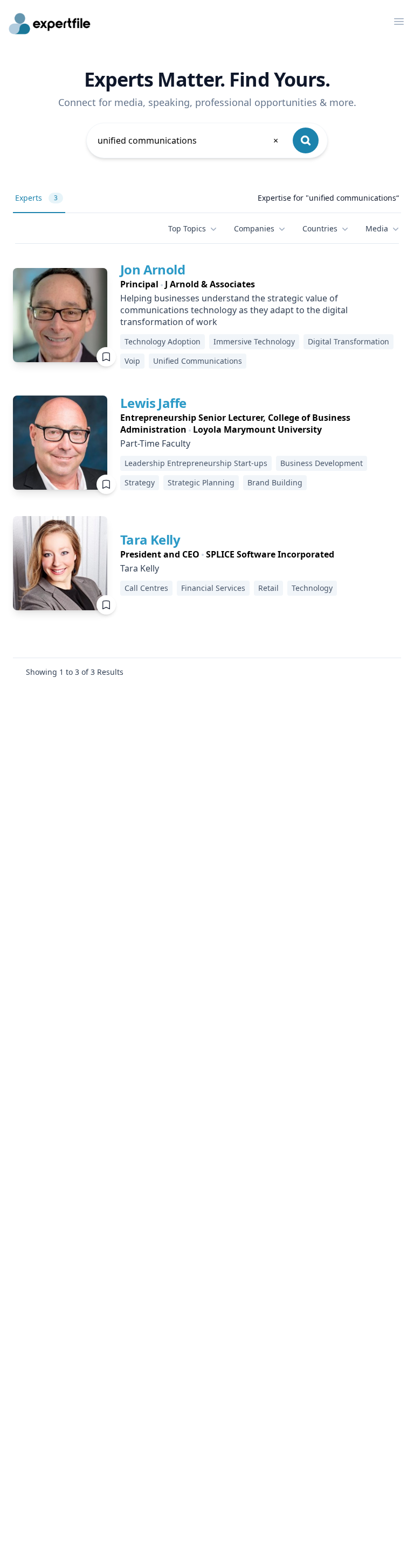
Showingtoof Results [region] (74, 672)
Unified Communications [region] (197, 361)
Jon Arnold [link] (152, 269)
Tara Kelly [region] (139, 568)
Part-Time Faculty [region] (155, 443)
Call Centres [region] (146, 588)
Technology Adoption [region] (163, 341)
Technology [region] (312, 588)
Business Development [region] (321, 463)
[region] (260, 284)
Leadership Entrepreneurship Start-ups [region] (196, 463)
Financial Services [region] (213, 588)
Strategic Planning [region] (201, 482)
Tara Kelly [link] (150, 539)
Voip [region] (132, 361)
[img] (60, 315)
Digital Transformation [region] (348, 341)
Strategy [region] (140, 482)
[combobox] (188, 140)
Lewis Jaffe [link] (153, 403)
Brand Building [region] (274, 482)
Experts (36, 198)
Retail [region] (268, 588)
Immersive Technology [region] (254, 341)
